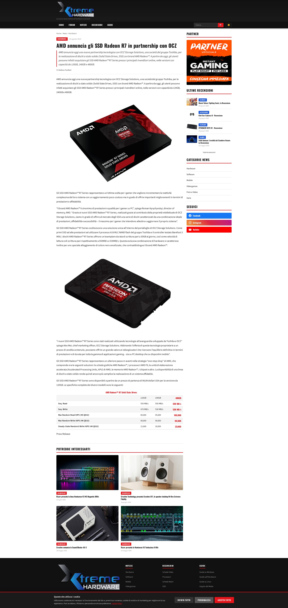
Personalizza (204, 600)
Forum (72, 24)
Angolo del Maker (206, 586)
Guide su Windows (207, 572)
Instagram (197, 222)
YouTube (196, 229)
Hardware (72, 33)
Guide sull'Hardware (208, 577)
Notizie (83, 24)
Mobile (190, 180)
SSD (164, 586)
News (65, 33)
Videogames (192, 186)
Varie (189, 198)
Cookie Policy (117, 603)
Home (61, 24)
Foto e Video (192, 192)
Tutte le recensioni (209, 152)
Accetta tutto (224, 600)
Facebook (196, 215)
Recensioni (97, 24)
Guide (110, 24)
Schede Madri (167, 581)
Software (190, 174)
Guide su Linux (205, 581)
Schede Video (167, 572)
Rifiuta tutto (184, 600)
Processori (166, 577)
